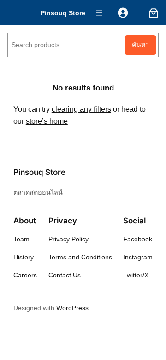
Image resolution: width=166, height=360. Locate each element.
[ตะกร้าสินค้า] (152, 13)
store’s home (47, 121)
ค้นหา (140, 44)
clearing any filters (81, 109)
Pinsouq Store (63, 13)
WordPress (72, 308)
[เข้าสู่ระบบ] (123, 13)
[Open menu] (99, 12)
